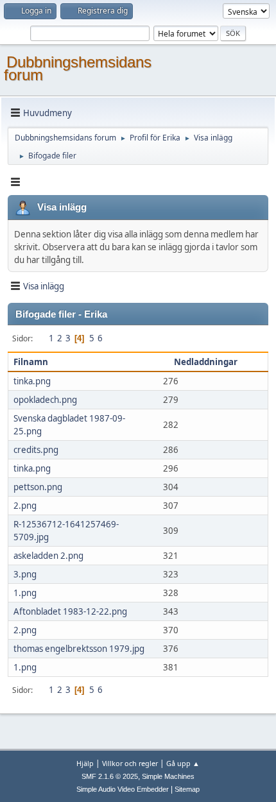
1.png (25, 593)
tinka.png (32, 381)
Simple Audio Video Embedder (122, 789)
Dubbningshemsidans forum (77, 68)
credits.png (35, 450)
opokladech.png (45, 399)
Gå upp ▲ (183, 763)
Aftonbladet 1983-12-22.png (70, 611)
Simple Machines (168, 776)
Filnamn (30, 362)
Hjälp (85, 763)
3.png (25, 574)
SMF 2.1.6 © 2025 (110, 776)
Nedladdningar (206, 362)
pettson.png (37, 487)
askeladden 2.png (48, 555)
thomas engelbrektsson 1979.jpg (78, 648)
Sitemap (187, 789)
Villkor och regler (130, 763)
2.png (25, 505)
